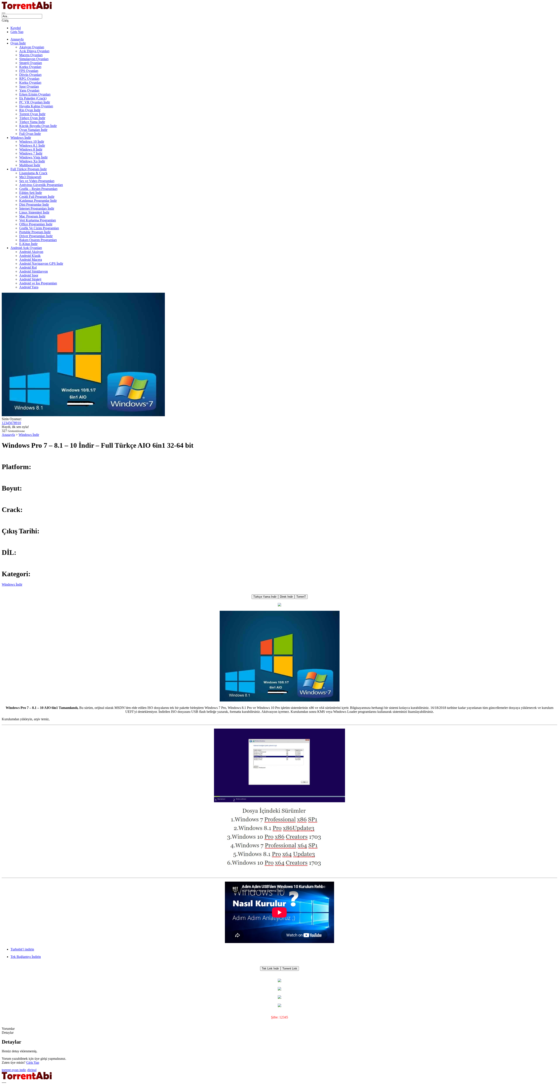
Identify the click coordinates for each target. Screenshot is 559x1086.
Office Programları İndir (35, 224)
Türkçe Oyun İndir (32, 118)
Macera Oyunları (31, 55)
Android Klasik (30, 256)
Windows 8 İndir (30, 149)
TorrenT (301, 596)
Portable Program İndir (35, 232)
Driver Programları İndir (36, 236)
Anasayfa (17, 39)
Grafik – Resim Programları (38, 189)
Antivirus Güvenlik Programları (41, 185)
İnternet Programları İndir (36, 208)
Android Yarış (28, 287)
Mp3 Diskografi (30, 177)
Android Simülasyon (33, 271)
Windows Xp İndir (32, 161)
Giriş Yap (16, 32)
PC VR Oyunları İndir (34, 102)
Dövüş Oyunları (30, 75)
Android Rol (28, 267)
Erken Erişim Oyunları (34, 94)
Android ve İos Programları (38, 283)
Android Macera (30, 259)
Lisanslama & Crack (33, 173)
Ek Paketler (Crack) (33, 98)
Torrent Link (289, 968)
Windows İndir (20, 137)
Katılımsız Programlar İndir (38, 200)
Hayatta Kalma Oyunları (36, 106)
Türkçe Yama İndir (32, 122)
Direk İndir (286, 596)
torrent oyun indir (14, 1070)
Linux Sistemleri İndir (34, 212)
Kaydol (15, 28)
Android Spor (28, 275)
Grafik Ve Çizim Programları (39, 228)
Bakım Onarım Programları (38, 240)
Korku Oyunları (30, 67)
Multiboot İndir (29, 165)
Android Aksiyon (31, 252)
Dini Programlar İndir (34, 204)
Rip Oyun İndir (29, 110)
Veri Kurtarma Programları (37, 220)
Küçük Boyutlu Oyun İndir (38, 126)
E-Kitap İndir (28, 244)
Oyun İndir (18, 43)
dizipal (31, 1070)
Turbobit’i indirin (22, 949)
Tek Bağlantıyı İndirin (25, 957)
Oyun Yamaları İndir (33, 130)
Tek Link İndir (270, 968)
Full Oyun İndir (30, 134)
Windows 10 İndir (31, 141)
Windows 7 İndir (30, 153)
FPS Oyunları (28, 71)
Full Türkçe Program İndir (28, 169)
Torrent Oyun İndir (32, 114)
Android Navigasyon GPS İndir (41, 263)
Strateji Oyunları (30, 63)
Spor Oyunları (29, 86)
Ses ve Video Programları (36, 181)
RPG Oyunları (29, 78)
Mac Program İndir (32, 216)
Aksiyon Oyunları (31, 47)
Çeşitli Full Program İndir (36, 196)
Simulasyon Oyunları (33, 59)
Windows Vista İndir (33, 157)
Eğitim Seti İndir (30, 193)
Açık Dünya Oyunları (34, 51)
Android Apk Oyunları (26, 248)
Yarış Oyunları (29, 90)
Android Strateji (30, 279)
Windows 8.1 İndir (32, 145)
